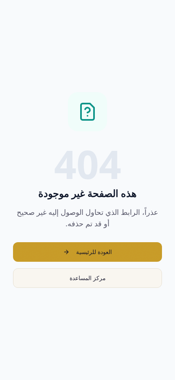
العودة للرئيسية (94, 252)
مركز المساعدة (88, 278)
